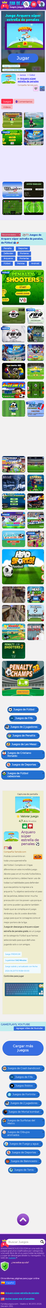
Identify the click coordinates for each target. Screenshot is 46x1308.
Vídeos (7, 107)
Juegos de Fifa (24, 718)
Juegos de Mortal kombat (23, 1111)
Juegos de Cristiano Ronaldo (19, 754)
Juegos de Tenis (24, 1169)
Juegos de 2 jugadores (23, 726)
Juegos (7, 101)
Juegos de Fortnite (24, 1094)
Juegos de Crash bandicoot (24, 1068)
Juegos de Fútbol (23, 709)
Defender (8, 253)
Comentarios (24, 101)
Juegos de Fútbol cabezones (17, 775)
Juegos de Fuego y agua (24, 1143)
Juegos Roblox (24, 1085)
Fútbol (7, 263)
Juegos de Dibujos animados (18, 1133)
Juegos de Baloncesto (24, 1161)
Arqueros (8, 258)
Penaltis (8, 248)
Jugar (23, 58)
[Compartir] (42, 88)
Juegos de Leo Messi (24, 744)
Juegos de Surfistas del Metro (21, 1122)
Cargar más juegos (23, 1048)
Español (10, 1283)
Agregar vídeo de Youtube (29, 1028)
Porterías (24, 258)
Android (35, 263)
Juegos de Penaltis (24, 735)
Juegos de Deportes (24, 764)
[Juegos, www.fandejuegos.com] (17, 5)
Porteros (24, 253)
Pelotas (21, 263)
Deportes (22, 248)
